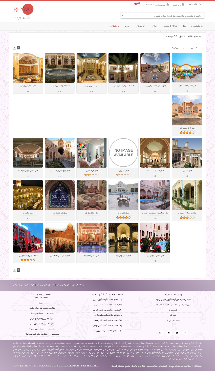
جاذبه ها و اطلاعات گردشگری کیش (107, 325)
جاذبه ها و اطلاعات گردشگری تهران (107, 310)
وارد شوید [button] (177, 5)
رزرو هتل (42, 303)
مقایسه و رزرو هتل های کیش (42, 318)
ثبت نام (173, 315)
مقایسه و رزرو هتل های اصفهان (42, 329)
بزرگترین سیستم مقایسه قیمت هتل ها (173, 304)
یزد (28, 91)
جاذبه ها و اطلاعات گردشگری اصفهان (107, 294)
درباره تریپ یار (63, 285)
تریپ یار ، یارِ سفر (22, 17)
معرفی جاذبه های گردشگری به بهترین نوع (173, 299)
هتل (181, 36)
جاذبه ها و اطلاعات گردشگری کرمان (107, 315)
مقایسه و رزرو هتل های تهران (42, 313)
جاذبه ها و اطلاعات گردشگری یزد (107, 330)
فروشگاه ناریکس (78, 285)
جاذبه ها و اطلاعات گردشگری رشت (107, 320)
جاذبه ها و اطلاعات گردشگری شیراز (107, 299)
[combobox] (162, 16)
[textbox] (162, 15)
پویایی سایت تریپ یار (173, 294)
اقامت (189, 36)
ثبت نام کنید (160, 5)
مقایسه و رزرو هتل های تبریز (42, 323)
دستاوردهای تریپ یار (45, 285)
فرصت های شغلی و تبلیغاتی (23, 285)
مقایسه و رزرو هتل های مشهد (42, 308)
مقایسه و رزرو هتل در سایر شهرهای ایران (42, 334)
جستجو (197, 36)
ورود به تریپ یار (173, 320)
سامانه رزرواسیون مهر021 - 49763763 (42, 296)
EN (135, 4)
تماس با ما (148, 4)
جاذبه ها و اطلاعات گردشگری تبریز (107, 304)
